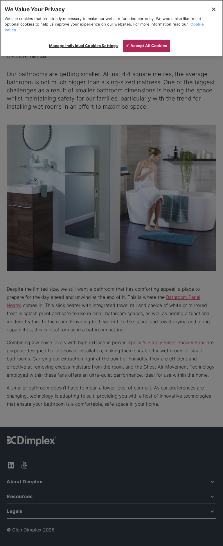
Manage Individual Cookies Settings (83, 45)
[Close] (213, 9)
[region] (111, 28)
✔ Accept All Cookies (146, 45)
